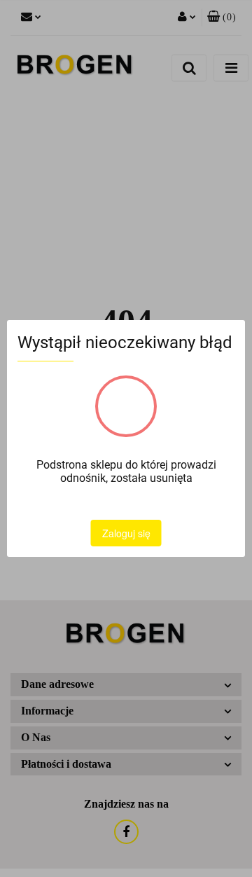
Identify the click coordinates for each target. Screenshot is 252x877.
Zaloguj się (126, 533)
